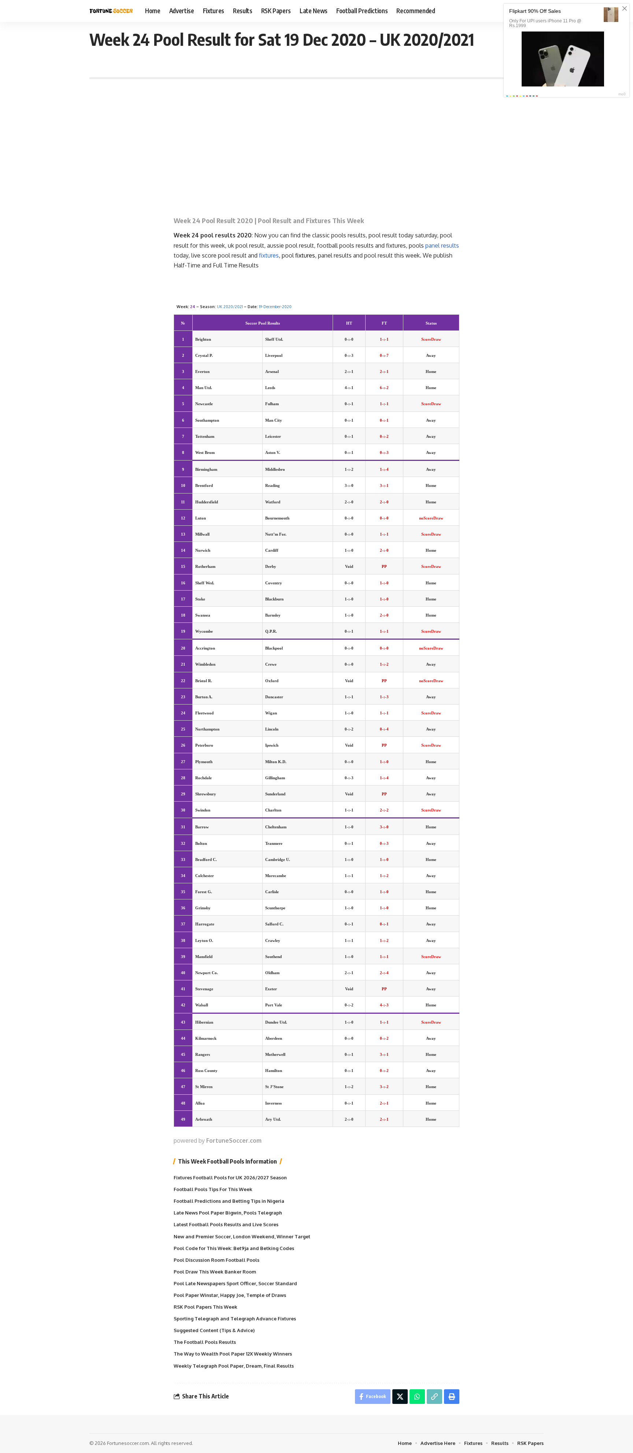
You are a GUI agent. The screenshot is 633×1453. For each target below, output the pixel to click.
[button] (434, 1396)
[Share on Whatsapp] (417, 1396)
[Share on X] (400, 1396)
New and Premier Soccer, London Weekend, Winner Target (242, 1236)
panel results (442, 245)
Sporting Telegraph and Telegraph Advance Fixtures (235, 1318)
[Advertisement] (316, 141)
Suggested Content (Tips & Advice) (214, 1330)
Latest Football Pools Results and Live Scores (226, 1224)
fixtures (269, 255)
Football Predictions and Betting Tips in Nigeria (229, 1201)
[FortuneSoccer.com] (111, 11)
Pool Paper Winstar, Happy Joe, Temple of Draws (230, 1295)
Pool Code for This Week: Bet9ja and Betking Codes (234, 1248)
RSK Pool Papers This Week (205, 1307)
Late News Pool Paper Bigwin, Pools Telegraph (228, 1213)
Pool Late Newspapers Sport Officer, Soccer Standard (235, 1283)
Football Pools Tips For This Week (213, 1189)
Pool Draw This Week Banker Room (215, 1272)
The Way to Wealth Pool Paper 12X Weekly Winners (233, 1354)
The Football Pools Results (205, 1342)
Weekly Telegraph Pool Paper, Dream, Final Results (234, 1366)
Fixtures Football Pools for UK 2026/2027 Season (230, 1177)
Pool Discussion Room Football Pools (216, 1260)
